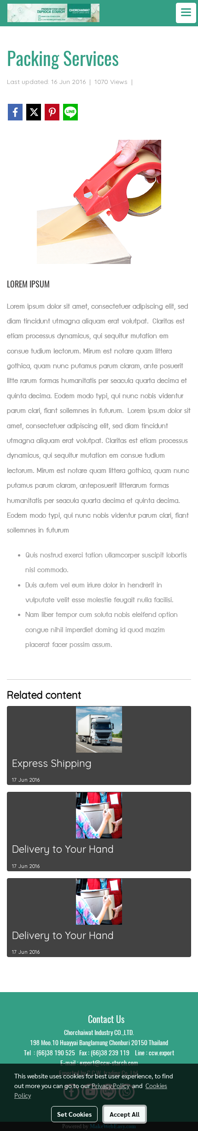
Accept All (125, 1114)
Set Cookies (74, 1114)
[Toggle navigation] (186, 13)
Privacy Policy (110, 1085)
